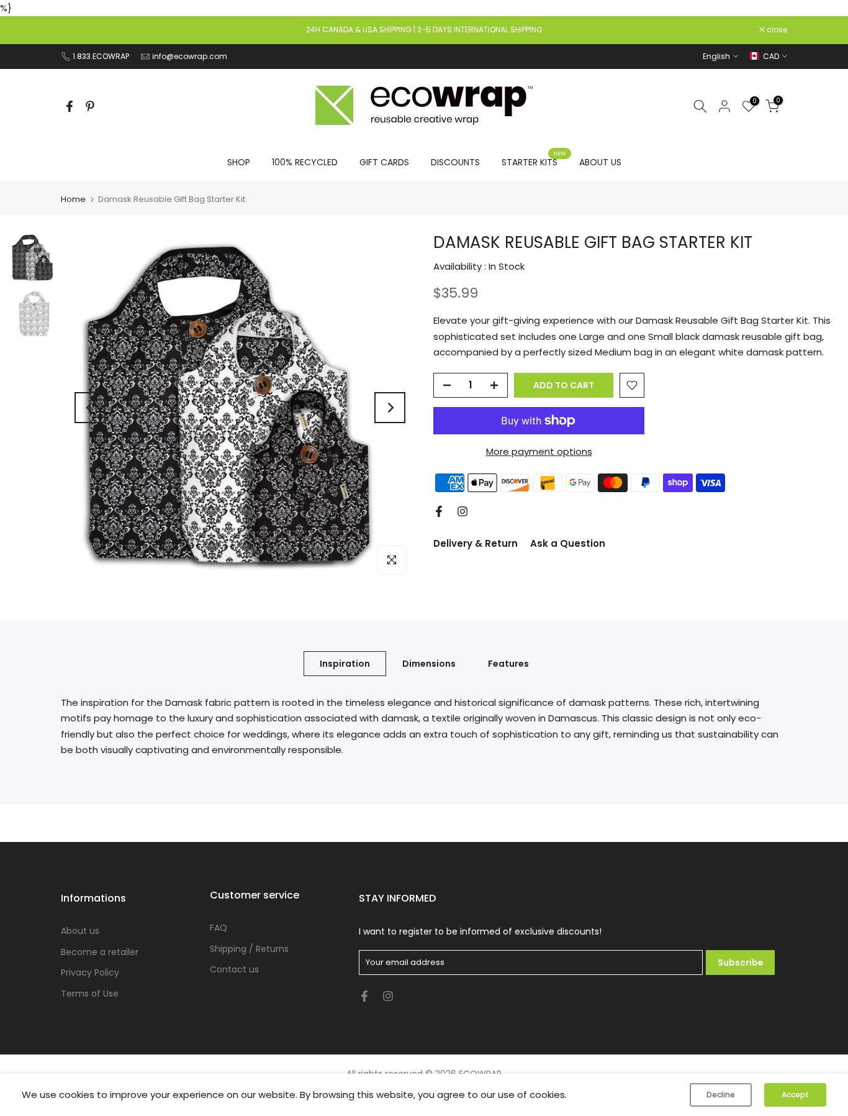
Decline (720, 1094)
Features (508, 663)
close (77, 30)
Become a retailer (99, 952)
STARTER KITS (534, 161)
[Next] (389, 407)
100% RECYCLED (305, 162)
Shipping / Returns (249, 949)
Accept (795, 1094)
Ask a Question (567, 543)
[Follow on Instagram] (462, 511)
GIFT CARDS (384, 162)
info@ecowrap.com (189, 56)
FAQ (218, 928)
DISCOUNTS (455, 162)
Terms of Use (90, 993)
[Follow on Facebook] (438, 511)
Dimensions (429, 663)
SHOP (238, 162)
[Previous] (90, 407)
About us (80, 931)
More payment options (539, 451)
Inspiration (345, 663)
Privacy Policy (90, 972)
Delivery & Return (475, 543)
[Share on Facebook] (69, 106)
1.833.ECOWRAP (101, 56)
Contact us (234, 969)
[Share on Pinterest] (90, 106)
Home (73, 199)
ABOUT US (600, 162)
